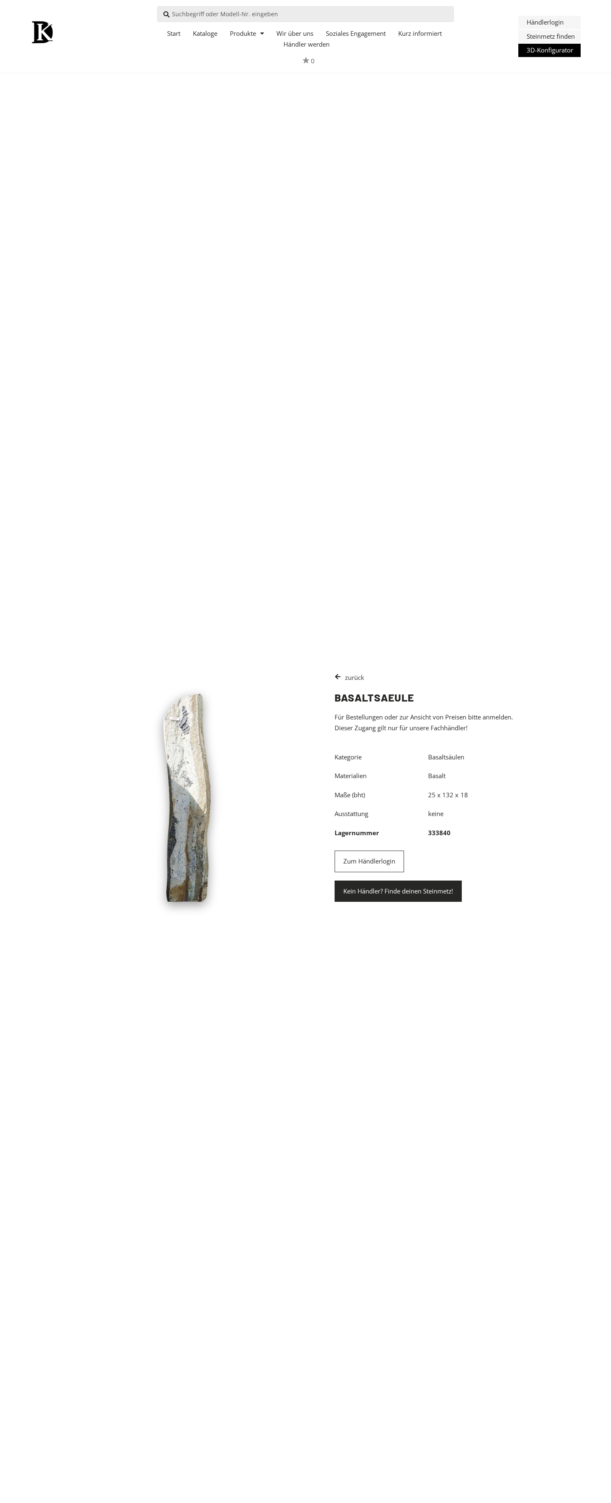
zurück (354, 677)
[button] (549, 22)
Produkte (243, 33)
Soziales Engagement (356, 33)
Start (173, 33)
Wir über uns (294, 33)
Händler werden (306, 44)
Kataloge (205, 33)
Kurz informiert (420, 33)
